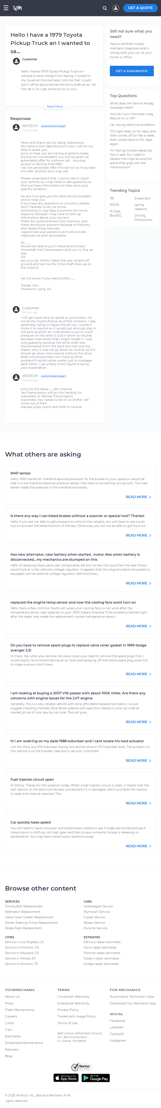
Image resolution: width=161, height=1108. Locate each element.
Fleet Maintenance (19, 1010)
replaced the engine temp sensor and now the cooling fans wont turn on (73, 602)
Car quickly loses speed (30, 822)
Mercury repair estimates (102, 942)
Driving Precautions (143, 218)
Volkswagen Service (98, 906)
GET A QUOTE (140, 8)
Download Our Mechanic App (133, 1003)
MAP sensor (20, 473)
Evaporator (143, 198)
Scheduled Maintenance (24, 1043)
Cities (9, 1023)
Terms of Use (67, 1023)
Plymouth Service (97, 912)
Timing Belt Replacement (24, 906)
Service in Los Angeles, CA (24, 942)
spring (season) (141, 207)
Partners (11, 1049)
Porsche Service (95, 928)
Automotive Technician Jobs (132, 997)
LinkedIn (117, 1027)
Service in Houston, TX (21, 964)
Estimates (13, 1036)
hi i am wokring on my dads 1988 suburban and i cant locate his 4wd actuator (77, 741)
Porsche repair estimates (102, 953)
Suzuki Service (94, 917)
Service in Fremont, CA (22, 947)
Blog (8, 1056)
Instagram (118, 1040)
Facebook (117, 1021)
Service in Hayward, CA (22, 953)
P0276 (114, 205)
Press (9, 1003)
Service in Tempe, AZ (20, 958)
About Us (12, 997)
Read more (137, 497)
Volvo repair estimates (100, 947)
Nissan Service (94, 923)
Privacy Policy (68, 1010)
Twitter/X (117, 1034)
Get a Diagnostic (132, 71)
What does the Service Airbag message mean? (132, 105)
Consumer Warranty (73, 997)
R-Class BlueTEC (116, 213)
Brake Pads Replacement (23, 928)
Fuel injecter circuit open (32, 780)
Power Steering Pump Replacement (31, 923)
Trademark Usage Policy (76, 1016)
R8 (112, 198)
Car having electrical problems (132, 125)
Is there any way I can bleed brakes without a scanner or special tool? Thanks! (77, 516)
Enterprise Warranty (73, 1003)
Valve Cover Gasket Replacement (29, 917)
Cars (8, 1030)
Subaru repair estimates (101, 958)
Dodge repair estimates (101, 964)
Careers (11, 1016)
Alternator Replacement (22, 912)
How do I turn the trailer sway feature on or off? (131, 116)
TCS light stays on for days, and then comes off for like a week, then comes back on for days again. (133, 137)
